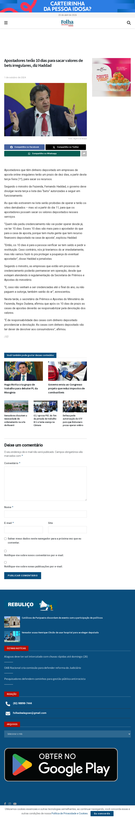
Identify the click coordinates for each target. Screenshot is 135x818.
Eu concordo (102, 813)
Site (50, 523)
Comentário (12, 463)
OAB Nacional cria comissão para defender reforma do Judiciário (42, 667)
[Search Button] (129, 23)
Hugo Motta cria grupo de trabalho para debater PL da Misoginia (21, 388)
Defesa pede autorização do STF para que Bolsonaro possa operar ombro (73, 420)
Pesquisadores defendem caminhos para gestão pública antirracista (44, 678)
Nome (9, 507)
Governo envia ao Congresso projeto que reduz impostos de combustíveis (66, 388)
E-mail (9, 523)
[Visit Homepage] (67, 22)
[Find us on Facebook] (5, 804)
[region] (67, 6)
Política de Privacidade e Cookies (70, 813)
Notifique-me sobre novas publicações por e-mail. (33, 566)
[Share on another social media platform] (84, 153)
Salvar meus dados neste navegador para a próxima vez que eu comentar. (44, 540)
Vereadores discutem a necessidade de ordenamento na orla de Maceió (15, 420)
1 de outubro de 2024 (15, 77)
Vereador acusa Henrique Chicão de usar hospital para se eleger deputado (60, 632)
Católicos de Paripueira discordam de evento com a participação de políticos (62, 617)
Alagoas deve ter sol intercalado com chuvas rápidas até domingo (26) (46, 656)
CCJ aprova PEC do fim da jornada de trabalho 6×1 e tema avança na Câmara (45, 420)
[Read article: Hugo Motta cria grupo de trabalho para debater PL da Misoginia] (23, 371)
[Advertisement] (111, 121)
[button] (67, 45)
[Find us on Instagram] (9, 804)
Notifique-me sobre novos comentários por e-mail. (34, 555)
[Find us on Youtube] (15, 804)
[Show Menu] (6, 23)
